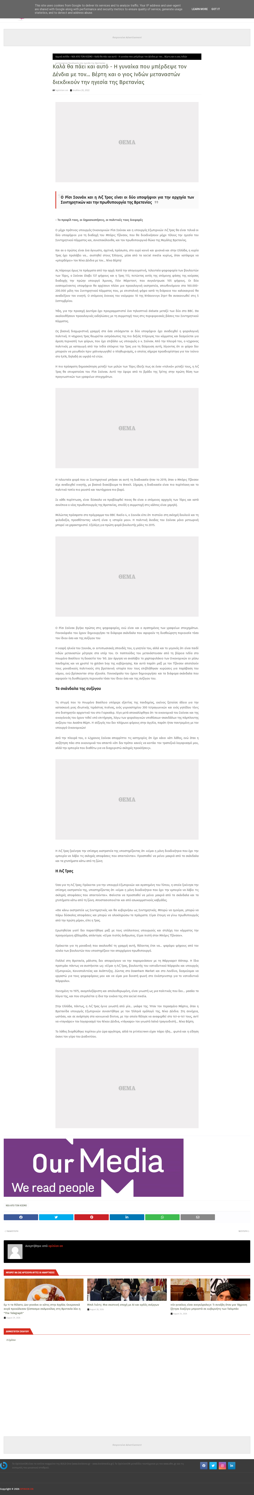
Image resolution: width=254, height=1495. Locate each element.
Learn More (200, 9)
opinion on (62, 90)
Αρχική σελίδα (62, 56)
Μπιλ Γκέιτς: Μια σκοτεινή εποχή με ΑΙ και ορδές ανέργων (123, 1304)
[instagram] (222, 1465)
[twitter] (213, 1465)
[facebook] (204, 1465)
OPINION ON (26, 1489)
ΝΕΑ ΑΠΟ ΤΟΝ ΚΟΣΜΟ (81, 56)
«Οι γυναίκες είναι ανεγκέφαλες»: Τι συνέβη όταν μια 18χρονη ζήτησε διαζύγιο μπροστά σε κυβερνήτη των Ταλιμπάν (209, 1307)
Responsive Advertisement (127, 37)
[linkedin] (231, 1465)
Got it (215, 9)
